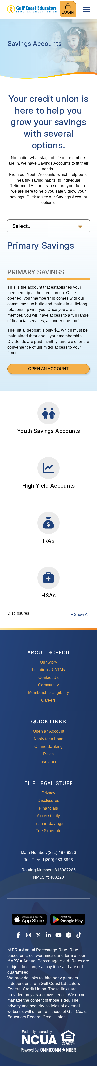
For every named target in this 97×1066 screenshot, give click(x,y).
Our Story (48, 662)
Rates (48, 754)
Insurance (49, 761)
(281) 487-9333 (62, 852)
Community (48, 685)
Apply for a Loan (48, 739)
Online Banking (48, 746)
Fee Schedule (48, 831)
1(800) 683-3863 (57, 860)
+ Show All (80, 614)
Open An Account (59, 368)
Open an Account (48, 731)
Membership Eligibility (48, 692)
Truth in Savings (48, 823)
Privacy (48, 793)
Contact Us (48, 677)
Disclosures (48, 800)
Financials (48, 808)
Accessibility (48, 816)
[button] (48, 226)
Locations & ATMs (48, 670)
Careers (48, 700)
